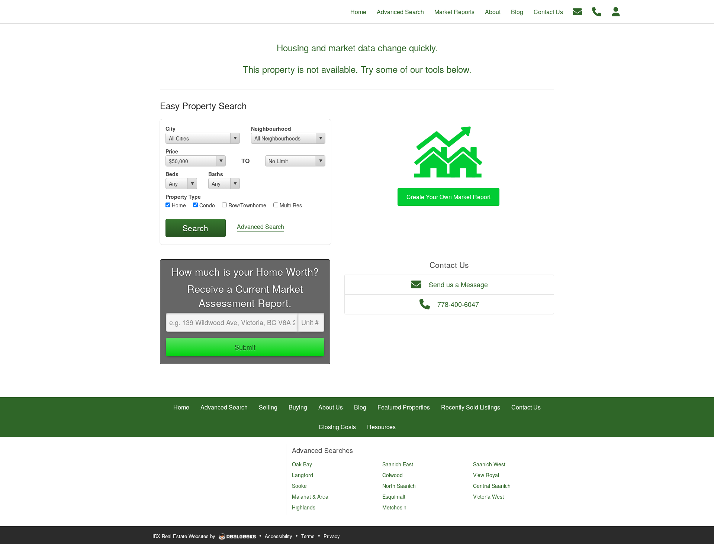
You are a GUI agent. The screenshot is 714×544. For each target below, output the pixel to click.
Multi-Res (290, 205)
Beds (171, 174)
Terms (308, 536)
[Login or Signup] (616, 11)
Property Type (183, 196)
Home (178, 205)
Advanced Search (260, 226)
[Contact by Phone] (596, 11)
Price (171, 151)
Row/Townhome (246, 205)
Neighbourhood (271, 128)
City (170, 128)
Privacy (332, 536)
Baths (215, 174)
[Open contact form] (577, 11)
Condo (206, 205)
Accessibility (278, 536)
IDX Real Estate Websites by (184, 536)
